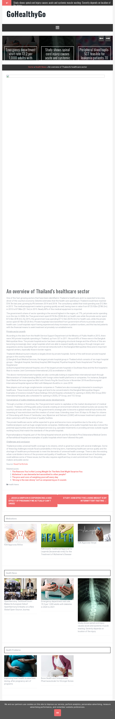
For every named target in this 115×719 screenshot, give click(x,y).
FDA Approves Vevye (87, 543)
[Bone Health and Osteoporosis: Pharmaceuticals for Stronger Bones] (57, 666)
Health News (40, 67)
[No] (111, 710)
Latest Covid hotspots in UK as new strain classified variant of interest (94, 55)
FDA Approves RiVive (13, 545)
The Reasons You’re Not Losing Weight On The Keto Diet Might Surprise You (47, 471)
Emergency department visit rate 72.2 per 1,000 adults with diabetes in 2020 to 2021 (56, 604)
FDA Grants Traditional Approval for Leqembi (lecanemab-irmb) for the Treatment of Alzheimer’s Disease (56, 551)
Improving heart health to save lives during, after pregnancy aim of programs (19, 681)
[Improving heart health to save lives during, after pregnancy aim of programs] (20, 666)
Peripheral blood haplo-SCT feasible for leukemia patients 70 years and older (48, 2)
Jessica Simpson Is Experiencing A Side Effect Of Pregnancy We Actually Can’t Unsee (30, 501)
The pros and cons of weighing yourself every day (35, 477)
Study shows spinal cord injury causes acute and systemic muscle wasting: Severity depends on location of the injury (20, 59)
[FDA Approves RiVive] (20, 533)
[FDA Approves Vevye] (94, 532)
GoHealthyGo (26, 13)
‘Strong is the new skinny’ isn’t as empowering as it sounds (39, 480)
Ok (57, 713)
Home (31, 67)
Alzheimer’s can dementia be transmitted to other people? (39, 474)
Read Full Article (21, 464)
